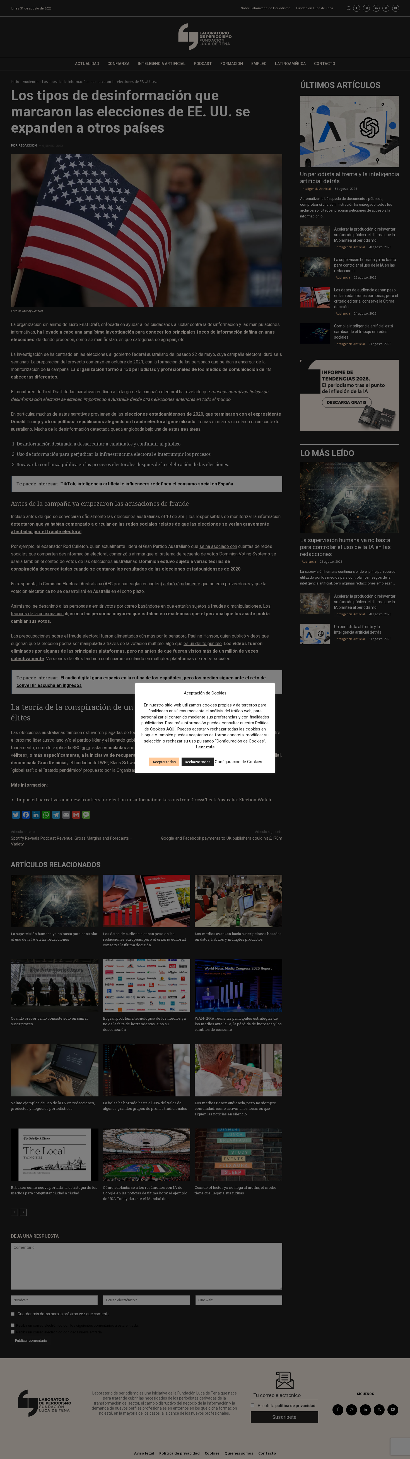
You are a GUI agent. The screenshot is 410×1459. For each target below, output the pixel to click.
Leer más (205, 746)
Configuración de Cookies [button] (238, 761)
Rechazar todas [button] (197, 762)
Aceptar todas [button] (164, 762)
